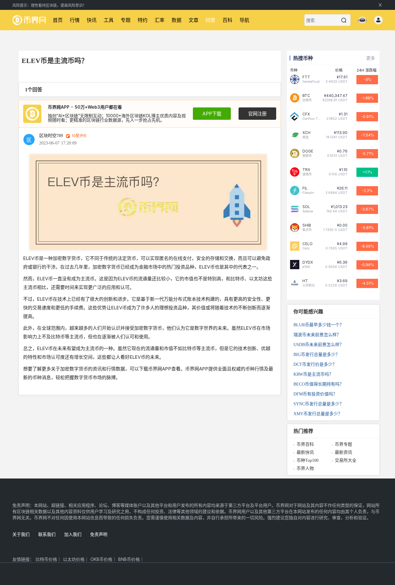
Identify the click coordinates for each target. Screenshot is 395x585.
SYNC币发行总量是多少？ (318, 404)
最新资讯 (343, 452)
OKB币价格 (101, 559)
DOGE (307, 151)
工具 (109, 20)
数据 (176, 20)
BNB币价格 (129, 559)
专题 (126, 20)
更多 (370, 58)
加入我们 (72, 534)
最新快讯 (305, 452)
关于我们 (21, 534)
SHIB (306, 225)
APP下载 (211, 114)
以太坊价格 (74, 559)
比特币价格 (46, 559)
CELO (307, 244)
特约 (143, 20)
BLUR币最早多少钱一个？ (318, 325)
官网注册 (257, 114)
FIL (305, 188)
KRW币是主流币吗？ (313, 374)
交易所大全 (345, 460)
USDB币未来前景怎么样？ (318, 344)
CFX (306, 114)
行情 (75, 20)
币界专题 (343, 444)
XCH (306, 133)
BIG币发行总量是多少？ (316, 354)
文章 (193, 20)
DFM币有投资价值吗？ (315, 394)
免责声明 (98, 534)
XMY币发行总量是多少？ (317, 414)
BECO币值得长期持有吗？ (318, 384)
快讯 (92, 20)
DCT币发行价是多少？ (315, 364)
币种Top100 (307, 460)
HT (305, 281)
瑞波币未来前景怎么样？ (317, 334)
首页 (58, 20)
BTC (306, 96)
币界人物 (305, 468)
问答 (210, 20)
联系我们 (47, 534)
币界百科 (305, 444)
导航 (244, 20)
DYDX (307, 262)
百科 (227, 20)
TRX (306, 170)
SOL (306, 207)
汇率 (159, 20)
